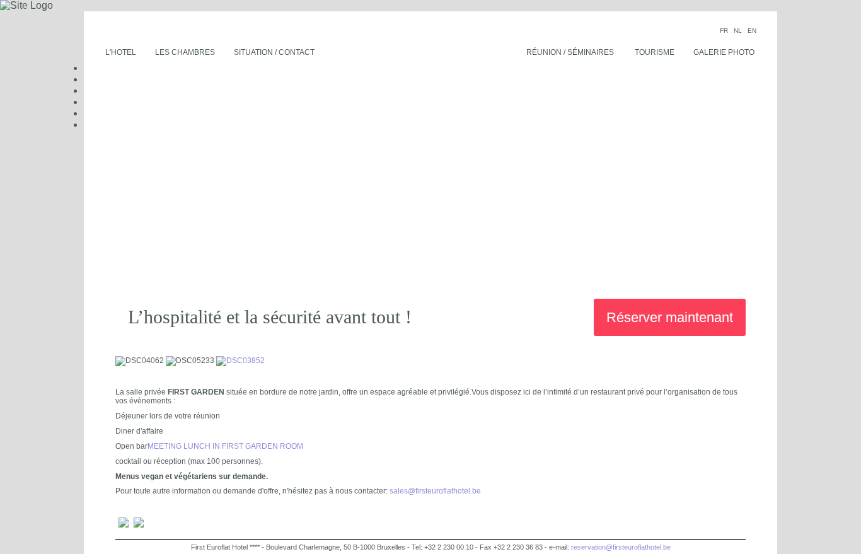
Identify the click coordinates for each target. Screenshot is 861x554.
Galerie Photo (723, 52)
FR (725, 30)
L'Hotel (120, 52)
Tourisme (654, 52)
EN (752, 30)
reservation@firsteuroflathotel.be (621, 547)
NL (739, 30)
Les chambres (185, 52)
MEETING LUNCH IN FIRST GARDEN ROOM (225, 446)
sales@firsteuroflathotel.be (435, 491)
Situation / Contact (274, 52)
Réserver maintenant (669, 317)
